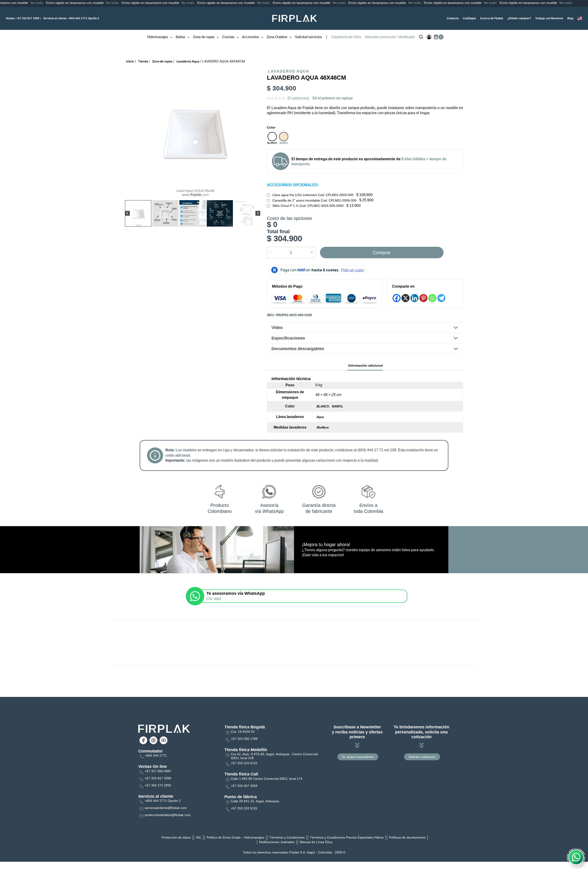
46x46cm (323, 427)
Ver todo (78, 3)
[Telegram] (441, 298)
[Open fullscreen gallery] (255, 194)
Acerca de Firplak (491, 18)
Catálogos (469, 18)
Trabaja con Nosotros (549, 18)
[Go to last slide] (127, 213)
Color (271, 127)
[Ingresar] (429, 37)
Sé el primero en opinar (332, 98)
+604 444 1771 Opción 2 (71, 18)
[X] (405, 298)
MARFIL (337, 406)
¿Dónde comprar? (519, 18)
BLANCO (323, 406)
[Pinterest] (423, 298)
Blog (570, 18)
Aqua (320, 417)
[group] (138, 213)
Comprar (382, 252)
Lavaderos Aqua (288, 71)
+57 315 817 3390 (22, 18)
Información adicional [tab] (365, 365)
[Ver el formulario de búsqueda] (421, 37)
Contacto (453, 18)
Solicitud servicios (308, 37)
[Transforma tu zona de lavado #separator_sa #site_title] (193, 132)
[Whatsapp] (432, 298)
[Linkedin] (414, 298)
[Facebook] (397, 298)
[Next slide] (257, 213)
